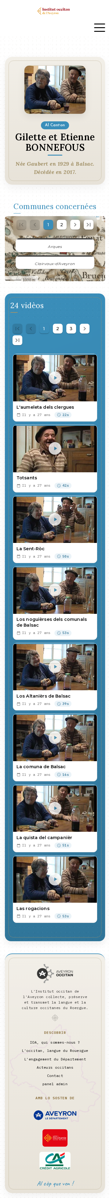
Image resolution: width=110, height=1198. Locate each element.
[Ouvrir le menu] (99, 27)
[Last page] (89, 225)
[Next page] (75, 225)
